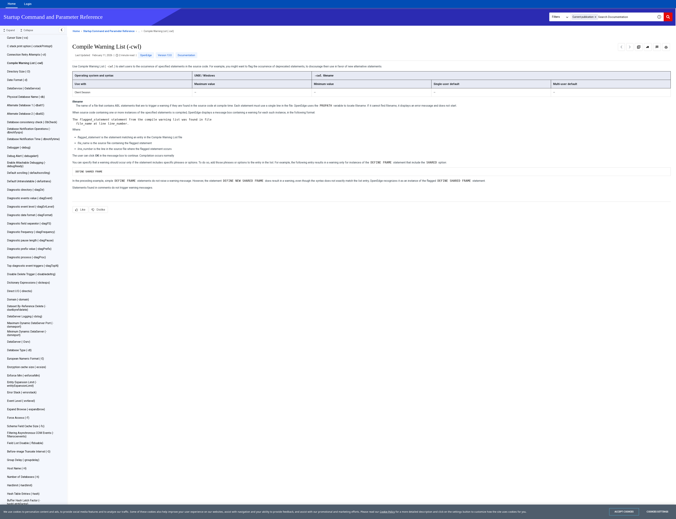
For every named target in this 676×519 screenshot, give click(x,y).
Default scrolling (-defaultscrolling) (28, 173)
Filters (556, 16)
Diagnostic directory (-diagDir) (25, 189)
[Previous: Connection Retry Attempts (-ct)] (621, 46)
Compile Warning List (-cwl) (25, 63)
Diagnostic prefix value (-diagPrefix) (29, 249)
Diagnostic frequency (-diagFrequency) (31, 232)
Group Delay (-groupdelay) (23, 460)
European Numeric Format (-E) (25, 358)
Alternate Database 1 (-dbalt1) (25, 105)
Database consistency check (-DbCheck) (32, 122)
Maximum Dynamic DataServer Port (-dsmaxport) (30, 324)
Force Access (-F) (18, 417)
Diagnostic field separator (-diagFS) (29, 223)
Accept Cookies (624, 511)
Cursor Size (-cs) (17, 37)
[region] (338, 512)
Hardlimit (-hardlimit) (19, 485)
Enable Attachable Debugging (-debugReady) (26, 164)
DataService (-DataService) (23, 88)
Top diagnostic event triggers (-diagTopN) (32, 265)
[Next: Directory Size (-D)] (630, 46)
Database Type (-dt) (19, 350)
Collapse (28, 30)
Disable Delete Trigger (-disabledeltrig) (31, 274)
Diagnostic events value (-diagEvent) (29, 198)
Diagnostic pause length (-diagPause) (30, 240)
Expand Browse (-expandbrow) (26, 409)
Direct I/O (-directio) (19, 291)
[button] (595, 17)
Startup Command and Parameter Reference (108, 31)
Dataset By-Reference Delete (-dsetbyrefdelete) (26, 308)
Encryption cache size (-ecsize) (26, 367)
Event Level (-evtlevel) (21, 401)
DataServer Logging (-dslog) (24, 316)
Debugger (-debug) (18, 147)
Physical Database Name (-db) (26, 97)
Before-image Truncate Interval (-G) (28, 451)
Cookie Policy (387, 511)
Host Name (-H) (16, 468)
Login (28, 4)
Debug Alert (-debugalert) (22, 156)
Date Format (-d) (17, 80)
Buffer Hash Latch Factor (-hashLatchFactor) (23, 502)
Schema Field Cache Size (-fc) (25, 426)
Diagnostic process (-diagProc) (26, 257)
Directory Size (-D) (18, 71)
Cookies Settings (657, 511)
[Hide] (61, 30)
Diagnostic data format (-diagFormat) (29, 215)
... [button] (139, 31)
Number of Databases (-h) (23, 477)
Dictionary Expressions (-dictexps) (28, 282)
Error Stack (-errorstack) (21, 392)
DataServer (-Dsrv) (18, 341)
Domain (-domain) (18, 299)
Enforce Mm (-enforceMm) (23, 375)
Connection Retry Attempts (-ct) (26, 54)
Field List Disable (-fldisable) (25, 443)
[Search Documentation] (668, 16)
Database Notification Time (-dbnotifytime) (33, 139)
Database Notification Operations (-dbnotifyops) (29, 130)
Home (11, 3)
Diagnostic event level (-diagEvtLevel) (30, 206)
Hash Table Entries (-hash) (23, 493)
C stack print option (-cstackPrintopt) (29, 46)
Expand (11, 30)
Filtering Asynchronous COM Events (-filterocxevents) (30, 434)
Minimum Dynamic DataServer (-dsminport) (27, 333)
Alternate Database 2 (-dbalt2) (25, 113)
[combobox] (613, 16)
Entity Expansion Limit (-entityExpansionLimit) (22, 384)
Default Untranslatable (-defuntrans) (29, 181)
